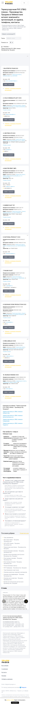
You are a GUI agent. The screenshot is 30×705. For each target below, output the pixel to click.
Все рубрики (5, 665)
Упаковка (6, 46)
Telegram (23, 687)
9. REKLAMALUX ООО (9, 341)
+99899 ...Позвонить (9, 191)
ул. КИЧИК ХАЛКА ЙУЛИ (19, 106)
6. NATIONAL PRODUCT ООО (11, 237)
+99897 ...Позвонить (9, 119)
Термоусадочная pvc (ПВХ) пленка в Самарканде (12, 420)
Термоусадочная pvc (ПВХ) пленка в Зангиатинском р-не (12, 416)
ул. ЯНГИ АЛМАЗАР (16, 212)
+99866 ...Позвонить (9, 392)
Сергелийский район (7, 314)
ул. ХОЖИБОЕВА (20, 278)
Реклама (4, 675)
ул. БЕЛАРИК (14, 75)
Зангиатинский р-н (7, 75)
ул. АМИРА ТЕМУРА (12, 382)
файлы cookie (10, 700)
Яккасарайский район (12, 348)
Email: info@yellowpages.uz (9, 684)
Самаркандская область (21, 381)
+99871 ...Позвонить (8, 154)
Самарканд (5, 382)
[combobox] (25, 2)
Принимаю (15, 702)
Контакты (4, 672)
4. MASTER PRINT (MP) (9, 168)
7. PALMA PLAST (8, 270)
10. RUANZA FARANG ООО (11, 375)
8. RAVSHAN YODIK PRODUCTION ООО (14, 304)
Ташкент (23, 105)
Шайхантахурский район (8, 106)
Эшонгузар (14, 278)
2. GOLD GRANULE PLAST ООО (12, 98)
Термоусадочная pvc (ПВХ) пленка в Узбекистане (12, 412)
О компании (5, 669)
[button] (15, 89)
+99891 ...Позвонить (8, 84)
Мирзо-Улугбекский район (13, 175)
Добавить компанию (7, 679)
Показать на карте (7, 109)
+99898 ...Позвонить (9, 291)
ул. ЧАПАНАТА (20, 348)
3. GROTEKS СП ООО (9, 133)
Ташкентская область (16, 74)
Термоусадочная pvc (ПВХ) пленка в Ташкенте (12, 424)
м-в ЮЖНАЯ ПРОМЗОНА (18, 314)
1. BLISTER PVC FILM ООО (10, 68)
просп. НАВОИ (21, 140)
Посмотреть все (24, 533)
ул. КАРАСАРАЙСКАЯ (20, 245)
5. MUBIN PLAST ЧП (9, 205)
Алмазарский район (7, 212)
